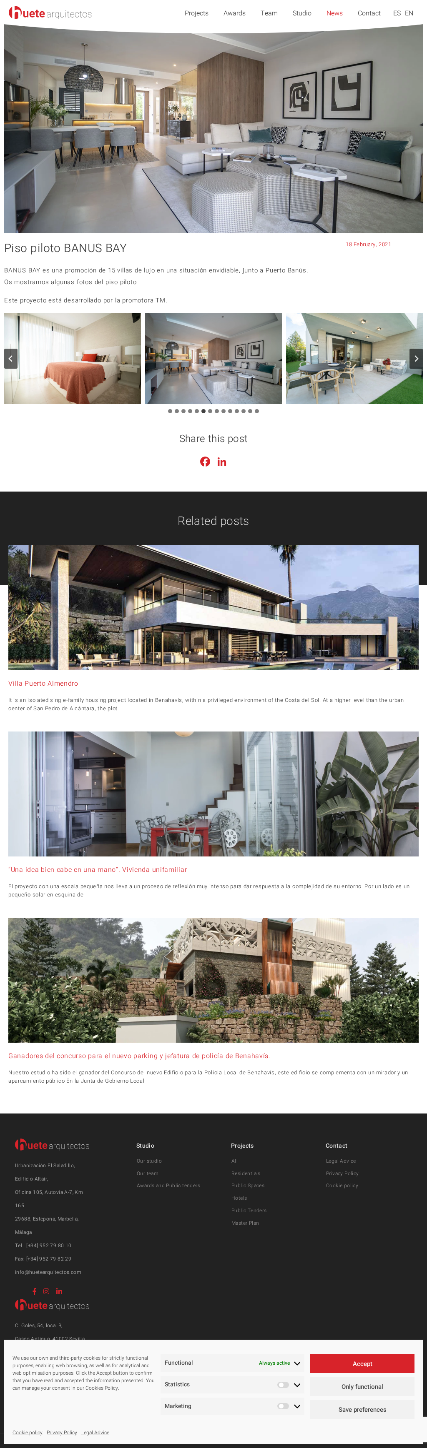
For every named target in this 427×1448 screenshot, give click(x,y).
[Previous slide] (11, 359)
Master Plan (245, 1223)
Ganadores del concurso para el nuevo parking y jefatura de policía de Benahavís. (139, 1056)
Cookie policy (28, 1432)
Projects (196, 13)
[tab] (170, 411)
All (234, 1161)
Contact (369, 13)
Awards (235, 13)
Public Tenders (249, 1210)
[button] (72, 358)
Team (269, 13)
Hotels (239, 1198)
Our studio (149, 1161)
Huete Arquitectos (50, 12)
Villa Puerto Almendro (43, 684)
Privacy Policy (62, 1432)
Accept (362, 1363)
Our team (147, 1173)
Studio (302, 13)
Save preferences (363, 1409)
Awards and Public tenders (168, 1185)
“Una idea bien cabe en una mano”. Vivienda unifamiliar (97, 870)
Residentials (246, 1173)
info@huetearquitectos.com (48, 1272)
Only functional (362, 1386)
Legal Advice (95, 1432)
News (335, 13)
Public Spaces (247, 1185)
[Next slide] (416, 359)
